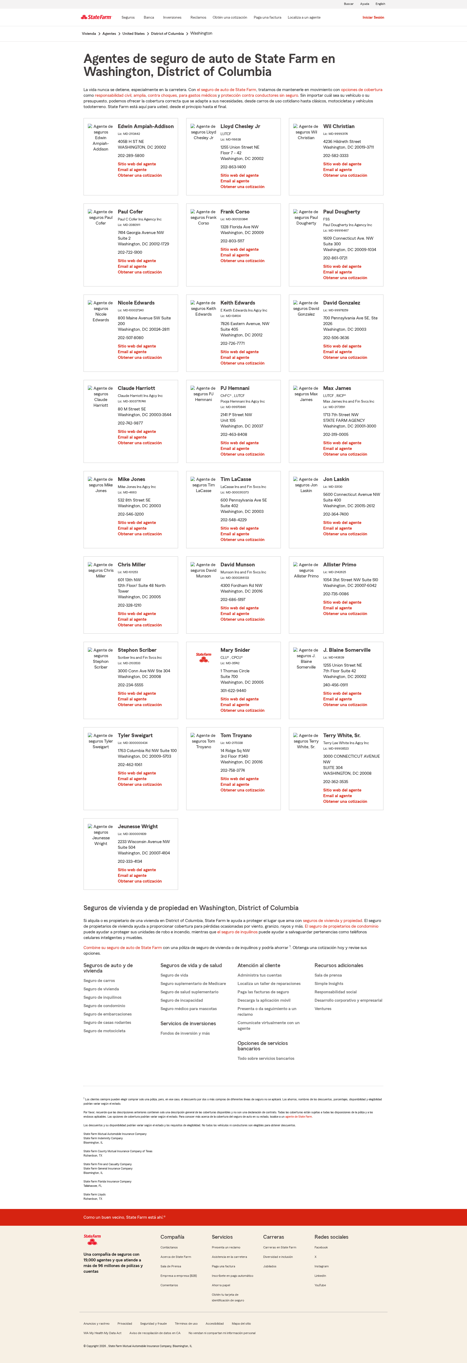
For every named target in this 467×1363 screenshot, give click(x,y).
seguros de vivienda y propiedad (332, 920)
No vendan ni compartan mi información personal (222, 1333)
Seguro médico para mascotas (189, 1009)
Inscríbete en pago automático (232, 1275)
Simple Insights (329, 983)
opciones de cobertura (361, 90)
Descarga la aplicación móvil (264, 1000)
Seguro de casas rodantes (107, 1022)
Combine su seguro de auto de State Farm (123, 948)
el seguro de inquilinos (237, 932)
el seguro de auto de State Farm (226, 90)
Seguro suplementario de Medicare (193, 983)
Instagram (322, 1266)
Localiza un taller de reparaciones (269, 983)
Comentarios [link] (169, 1285)
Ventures (323, 1009)
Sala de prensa (328, 975)
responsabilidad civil (113, 95)
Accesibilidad (215, 1323)
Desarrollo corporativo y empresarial (348, 1000)
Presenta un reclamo (226, 1247)
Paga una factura (223, 1266)
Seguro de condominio (104, 1006)
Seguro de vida (174, 975)
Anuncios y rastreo (96, 1323)
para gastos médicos (198, 95)
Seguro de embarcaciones (108, 1014)
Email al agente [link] (132, 170)
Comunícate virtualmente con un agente (269, 1026)
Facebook (321, 1247)
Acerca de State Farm (176, 1256)
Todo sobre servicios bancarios (266, 1058)
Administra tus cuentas (260, 975)
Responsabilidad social (336, 992)
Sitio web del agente (137, 164)
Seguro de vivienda (101, 989)
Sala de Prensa (171, 1266)
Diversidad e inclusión (278, 1256)
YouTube (320, 1285)
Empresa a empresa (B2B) (179, 1275)
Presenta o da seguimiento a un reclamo (267, 1012)
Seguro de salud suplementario (189, 992)
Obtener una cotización (140, 175)
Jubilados (269, 1266)
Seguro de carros (99, 980)
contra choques (162, 95)
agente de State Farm (298, 1116)
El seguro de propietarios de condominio (341, 926)
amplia (140, 95)
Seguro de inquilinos (102, 997)
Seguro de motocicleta (104, 1031)
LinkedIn (320, 1275)
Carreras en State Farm (279, 1247)
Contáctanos (169, 1247)
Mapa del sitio (241, 1323)
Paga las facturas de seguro (263, 992)
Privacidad (125, 1323)
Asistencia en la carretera (229, 1256)
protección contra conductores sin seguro (259, 95)
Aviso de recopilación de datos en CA (155, 1333)
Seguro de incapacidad (182, 1000)
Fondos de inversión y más (185, 1033)
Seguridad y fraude (153, 1323)
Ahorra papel (221, 1285)
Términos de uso (186, 1323)
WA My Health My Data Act (102, 1333)
